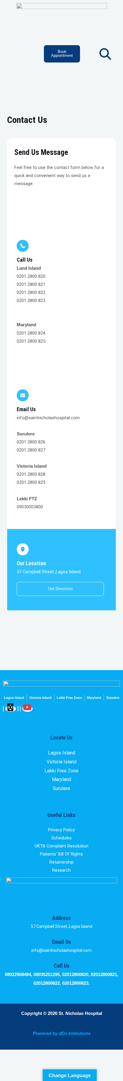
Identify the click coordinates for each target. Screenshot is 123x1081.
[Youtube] (27, 709)
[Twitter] (10, 709)
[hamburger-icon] (23, 47)
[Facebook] (3, 709)
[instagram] (20, 709)
